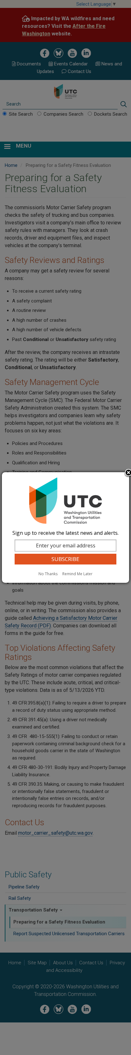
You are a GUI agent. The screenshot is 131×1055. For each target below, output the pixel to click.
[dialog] (65, 527)
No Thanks (48, 573)
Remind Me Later (77, 573)
